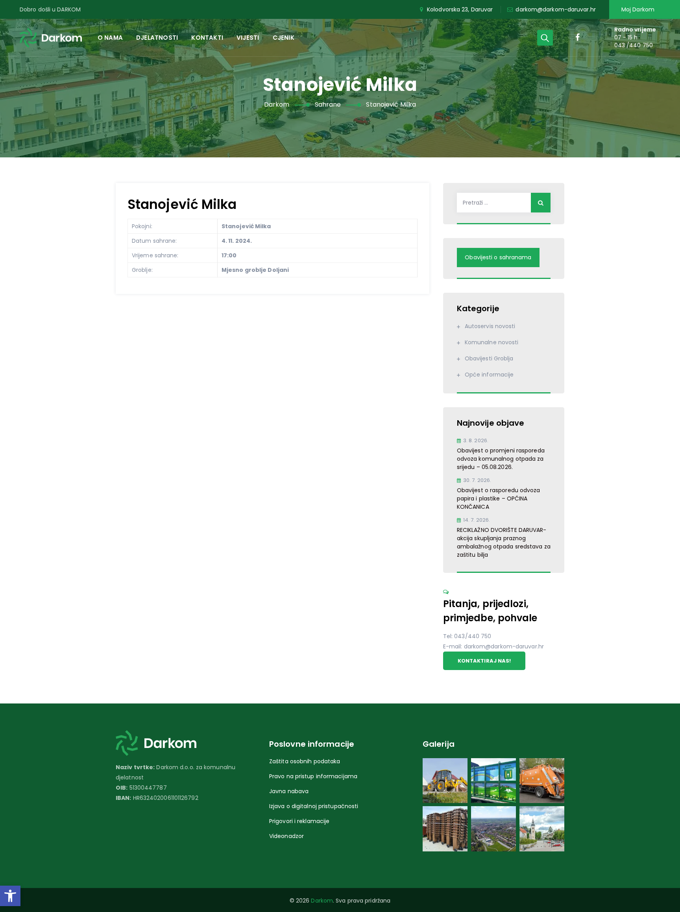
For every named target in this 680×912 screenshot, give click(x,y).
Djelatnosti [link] (157, 37)
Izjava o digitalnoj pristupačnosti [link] (313, 806)
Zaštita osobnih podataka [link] (304, 761)
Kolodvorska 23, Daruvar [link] (460, 9)
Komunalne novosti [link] (492, 342)
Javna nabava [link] (289, 791)
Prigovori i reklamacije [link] (299, 821)
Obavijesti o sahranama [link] (498, 257)
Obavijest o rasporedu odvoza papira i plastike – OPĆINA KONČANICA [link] (498, 498)
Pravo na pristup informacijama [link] (313, 776)
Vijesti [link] (248, 37)
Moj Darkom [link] (637, 9)
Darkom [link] (322, 901)
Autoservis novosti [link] (490, 326)
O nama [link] (110, 37)
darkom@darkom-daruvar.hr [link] (555, 9)
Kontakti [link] (207, 37)
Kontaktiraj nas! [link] (484, 661)
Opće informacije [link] (489, 374)
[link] (10, 896)
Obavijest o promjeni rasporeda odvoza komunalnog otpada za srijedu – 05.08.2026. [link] (501, 459)
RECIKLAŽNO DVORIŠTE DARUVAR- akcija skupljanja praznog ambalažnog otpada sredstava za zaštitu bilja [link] (504, 542)
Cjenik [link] (283, 37)
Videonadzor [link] (286, 836)
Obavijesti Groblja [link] (489, 358)
